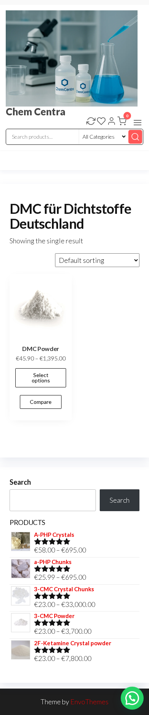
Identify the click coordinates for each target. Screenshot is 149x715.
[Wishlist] (101, 122)
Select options (41, 378)
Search (20, 482)
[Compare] (91, 122)
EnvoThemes (89, 701)
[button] (137, 122)
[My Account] (111, 122)
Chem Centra (35, 111)
